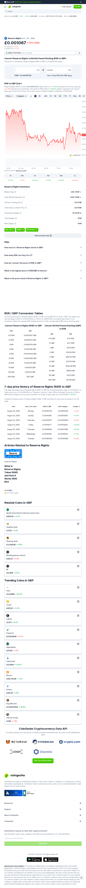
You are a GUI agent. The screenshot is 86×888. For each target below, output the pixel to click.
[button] (43, 235)
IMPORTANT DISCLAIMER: (14, 866)
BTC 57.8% (50, 16)
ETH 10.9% (58, 16)
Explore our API (21, 170)
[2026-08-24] (80, 96)
